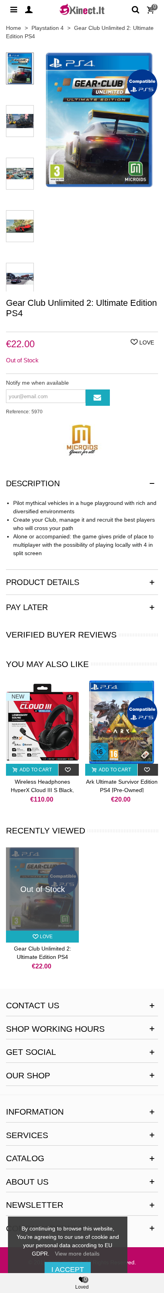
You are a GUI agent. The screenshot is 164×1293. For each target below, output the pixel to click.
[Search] (135, 9)
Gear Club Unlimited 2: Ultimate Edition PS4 (42, 952)
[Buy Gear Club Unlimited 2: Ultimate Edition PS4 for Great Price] (99, 183)
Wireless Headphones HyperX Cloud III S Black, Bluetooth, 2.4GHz (42, 790)
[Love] (69, 770)
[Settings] (13, 9)
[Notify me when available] (98, 397)
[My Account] (28, 9)
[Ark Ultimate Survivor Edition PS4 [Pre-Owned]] (121, 722)
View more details (77, 1253)
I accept (67, 1269)
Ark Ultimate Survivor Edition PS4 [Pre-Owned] (122, 786)
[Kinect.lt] (82, 9)
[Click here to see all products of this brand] (82, 440)
